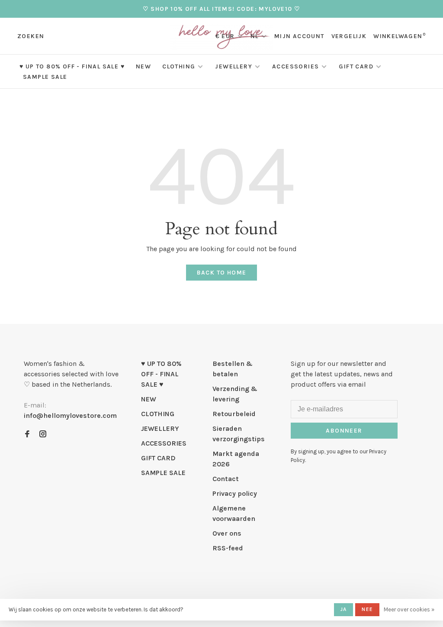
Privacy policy (234, 493)
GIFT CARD (356, 66)
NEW (143, 66)
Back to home (222, 272)
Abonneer (344, 430)
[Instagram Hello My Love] (42, 434)
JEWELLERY (233, 66)
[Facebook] (27, 434)
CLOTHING (178, 66)
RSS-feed (227, 548)
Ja (343, 609)
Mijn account (299, 36)
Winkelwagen (399, 36)
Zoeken (30, 36)
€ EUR (226, 36)
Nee (367, 609)
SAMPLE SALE (45, 77)
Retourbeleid (234, 414)
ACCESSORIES (295, 66)
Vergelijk (349, 36)
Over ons (226, 533)
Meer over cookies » (409, 609)
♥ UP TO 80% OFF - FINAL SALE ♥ (72, 66)
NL (254, 36)
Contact (225, 479)
